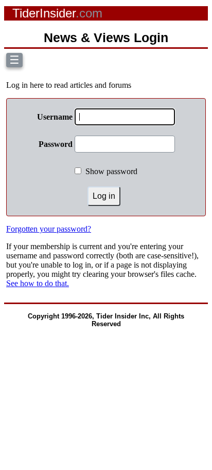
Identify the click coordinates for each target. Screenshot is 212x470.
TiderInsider (57, 13)
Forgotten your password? (48, 228)
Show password (111, 171)
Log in (104, 196)
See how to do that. (37, 283)
